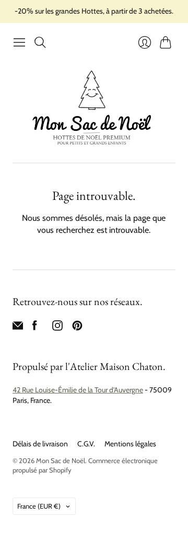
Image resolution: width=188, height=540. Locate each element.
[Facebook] (34, 328)
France (39, 506)
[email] (18, 328)
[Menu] (19, 42)
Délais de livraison (40, 443)
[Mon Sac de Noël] (94, 107)
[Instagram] (57, 328)
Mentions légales (130, 443)
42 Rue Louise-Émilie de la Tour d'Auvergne (78, 390)
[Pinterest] (77, 328)
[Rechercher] (40, 42)
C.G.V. (86, 443)
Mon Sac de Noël (60, 460)
